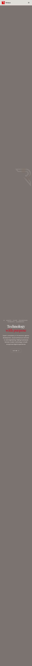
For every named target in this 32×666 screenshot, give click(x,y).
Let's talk (15, 350)
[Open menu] (28, 2)
